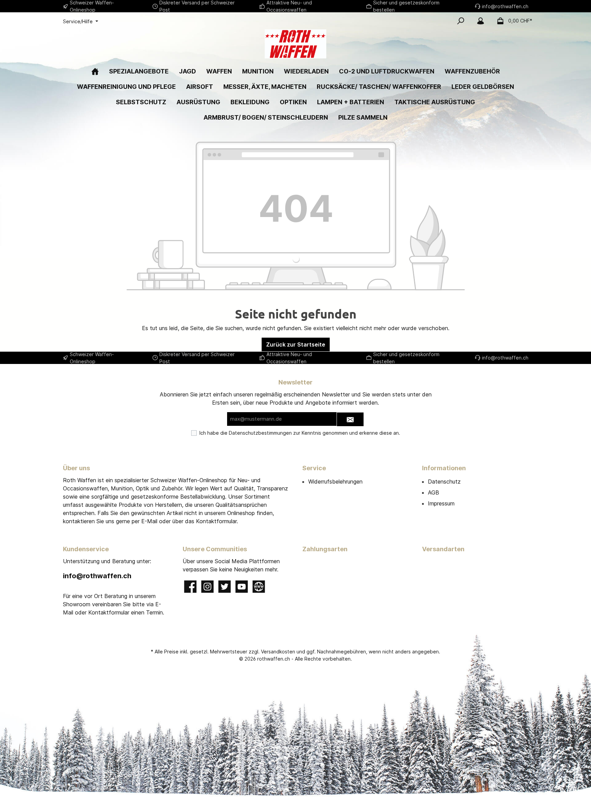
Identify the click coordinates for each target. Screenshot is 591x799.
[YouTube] (241, 586)
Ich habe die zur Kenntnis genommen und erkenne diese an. (299, 433)
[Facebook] (190, 586)
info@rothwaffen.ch (97, 576)
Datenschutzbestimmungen (260, 433)
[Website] (258, 586)
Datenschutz (444, 481)
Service (314, 468)
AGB (433, 492)
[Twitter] (224, 586)
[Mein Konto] (480, 21)
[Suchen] (460, 21)
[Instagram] (207, 586)
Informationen (444, 468)
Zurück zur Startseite (295, 344)
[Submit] (350, 419)
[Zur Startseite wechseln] (295, 43)
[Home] (95, 71)
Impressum (441, 503)
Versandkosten (278, 651)
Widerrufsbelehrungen (335, 481)
